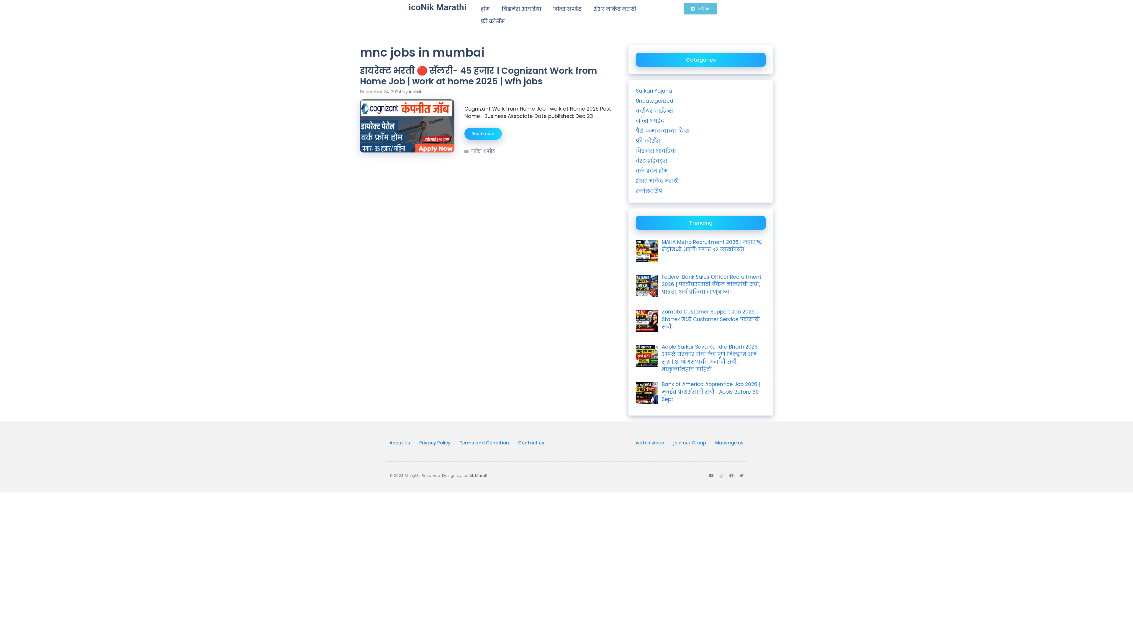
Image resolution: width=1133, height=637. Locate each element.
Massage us (729, 443)
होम (485, 9)
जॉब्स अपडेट (567, 9)
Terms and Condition (484, 443)
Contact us (531, 443)
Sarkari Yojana (654, 90)
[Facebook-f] (731, 476)
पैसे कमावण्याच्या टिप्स (663, 130)
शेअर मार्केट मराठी (614, 9)
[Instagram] (721, 476)
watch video (650, 443)
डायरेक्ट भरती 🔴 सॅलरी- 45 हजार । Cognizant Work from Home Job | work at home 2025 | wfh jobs (478, 76)
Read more (483, 134)
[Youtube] (711, 476)
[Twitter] (741, 476)
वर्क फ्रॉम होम (652, 171)
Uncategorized (654, 100)
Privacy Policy (435, 443)
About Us (399, 443)
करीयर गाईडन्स (654, 110)
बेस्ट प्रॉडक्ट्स (651, 161)
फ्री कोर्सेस (493, 21)
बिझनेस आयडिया (521, 9)
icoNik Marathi (437, 7)
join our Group (689, 443)
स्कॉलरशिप (649, 191)
